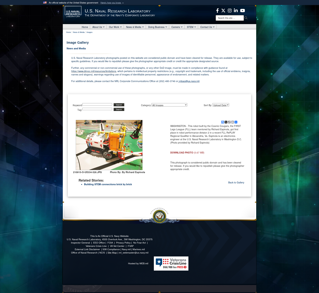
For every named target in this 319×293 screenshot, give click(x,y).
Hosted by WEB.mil (138, 263)
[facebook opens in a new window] (217, 10)
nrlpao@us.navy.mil (188, 81)
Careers (175, 27)
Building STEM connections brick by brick (108, 184)
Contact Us (206, 27)
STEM (190, 27)
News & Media (133, 27)
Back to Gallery (236, 182)
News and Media (76, 48)
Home (85, 27)
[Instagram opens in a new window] (230, 10)
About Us (97, 27)
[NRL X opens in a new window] (223, 10)
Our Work (114, 27)
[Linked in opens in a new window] (236, 10)
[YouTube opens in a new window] (242, 10)
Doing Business (156, 27)
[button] (112, 2)
